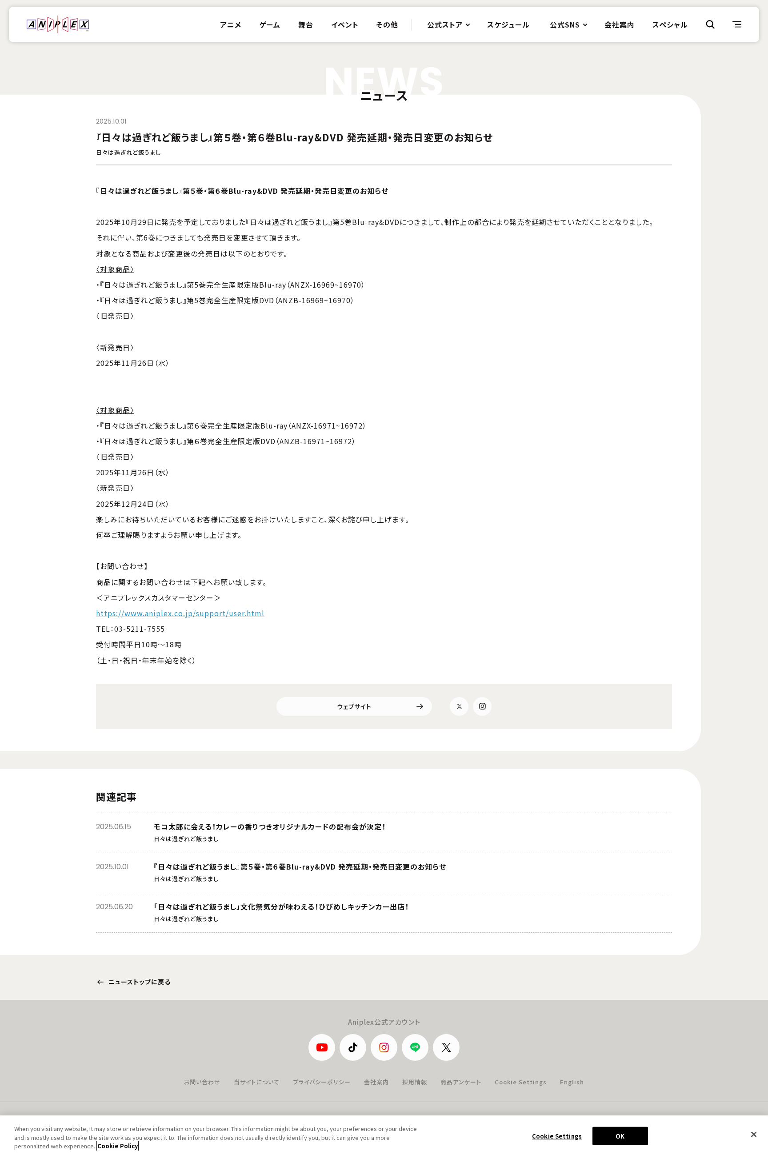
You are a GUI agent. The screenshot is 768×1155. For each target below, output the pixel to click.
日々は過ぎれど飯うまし (128, 152)
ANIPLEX (58, 24)
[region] (384, 1135)
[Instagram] (482, 706)
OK (620, 1135)
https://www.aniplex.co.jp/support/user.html (180, 613)
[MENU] (737, 24)
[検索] (710, 24)
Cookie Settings (521, 1082)
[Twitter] (459, 706)
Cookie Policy (117, 1146)
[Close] (754, 1134)
